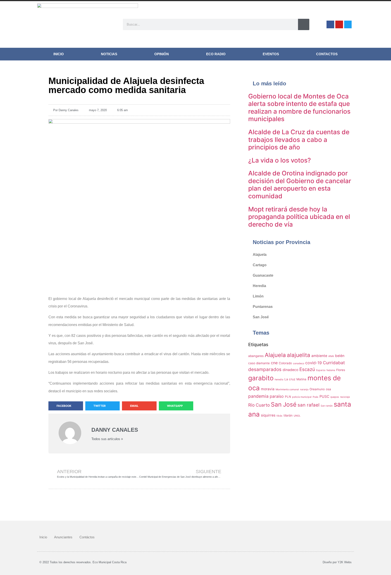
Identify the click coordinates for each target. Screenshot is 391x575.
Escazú (307, 369)
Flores (340, 370)
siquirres (268, 415)
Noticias (109, 54)
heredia (279, 379)
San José (261, 317)
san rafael (308, 405)
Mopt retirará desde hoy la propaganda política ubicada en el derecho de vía (299, 216)
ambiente (319, 356)
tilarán (288, 415)
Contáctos (87, 537)
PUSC (324, 396)
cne (274, 362)
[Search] (303, 24)
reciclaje (345, 396)
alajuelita (298, 355)
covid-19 (313, 362)
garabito (261, 378)
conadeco (298, 363)
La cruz (289, 379)
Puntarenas (263, 307)
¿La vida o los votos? (279, 160)
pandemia (258, 396)
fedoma (331, 370)
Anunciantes (63, 537)
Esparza (320, 370)
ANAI (331, 356)
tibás (279, 415)
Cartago (260, 265)
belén (339, 356)
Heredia (259, 286)
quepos (334, 396)
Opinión (161, 54)
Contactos (327, 54)
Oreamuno (317, 389)
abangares (256, 356)
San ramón (327, 405)
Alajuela (260, 254)
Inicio (58, 54)
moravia (267, 389)
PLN (288, 396)
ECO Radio (216, 54)
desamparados (264, 369)
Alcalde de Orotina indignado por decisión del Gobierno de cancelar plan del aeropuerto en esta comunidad (299, 184)
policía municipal (302, 396)
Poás (315, 396)
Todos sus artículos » (107, 439)
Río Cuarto (259, 405)
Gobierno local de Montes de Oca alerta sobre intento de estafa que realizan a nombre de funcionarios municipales (299, 107)
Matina (301, 379)
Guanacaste (263, 275)
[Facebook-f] (330, 24)
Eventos (271, 54)
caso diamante (259, 363)
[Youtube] (339, 24)
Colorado (285, 363)
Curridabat (334, 362)
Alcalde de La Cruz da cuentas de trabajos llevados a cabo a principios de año (298, 139)
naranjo (304, 389)
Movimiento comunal (287, 389)
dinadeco (290, 370)
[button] (65, 405)
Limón (258, 296)
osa (328, 389)
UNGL (297, 415)
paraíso (277, 396)
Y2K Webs (345, 562)
